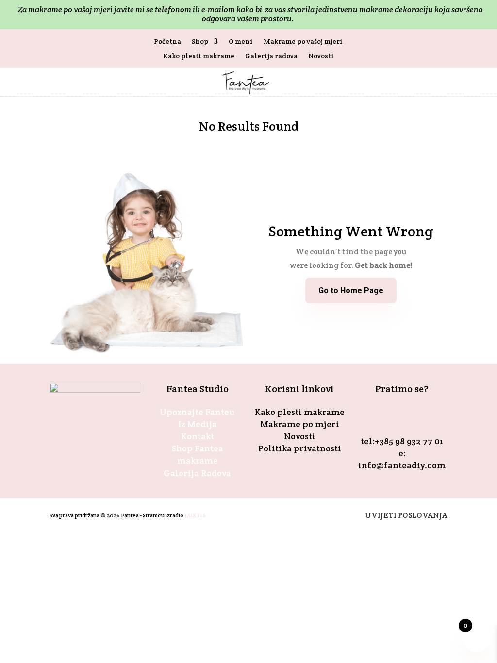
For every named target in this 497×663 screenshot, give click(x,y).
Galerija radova (271, 56)
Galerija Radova (197, 473)
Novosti (321, 56)
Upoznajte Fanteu (197, 411)
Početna (167, 42)
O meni (241, 42)
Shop (200, 42)
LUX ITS (195, 515)
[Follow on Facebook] (390, 415)
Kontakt (197, 436)
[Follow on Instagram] (413, 415)
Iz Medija (197, 424)
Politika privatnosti (299, 448)
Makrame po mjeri (299, 424)
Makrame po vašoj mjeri (303, 42)
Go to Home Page (350, 290)
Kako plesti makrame (198, 56)
